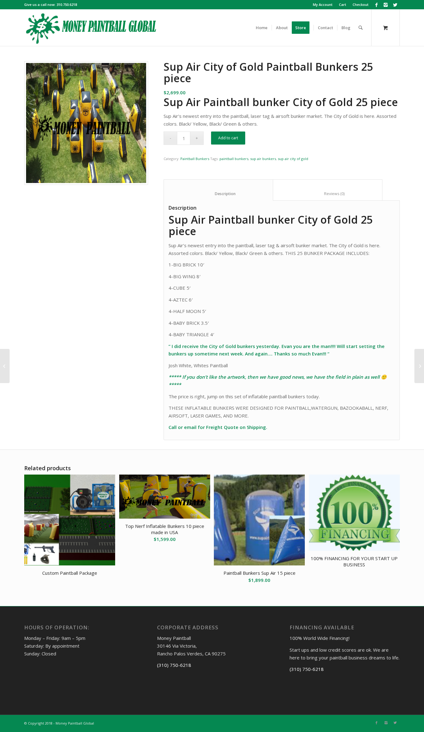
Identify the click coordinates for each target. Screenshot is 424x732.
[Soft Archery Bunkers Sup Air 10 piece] (419, 366)
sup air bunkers (263, 158)
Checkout (360, 4)
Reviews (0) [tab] (327, 193)
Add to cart (228, 138)
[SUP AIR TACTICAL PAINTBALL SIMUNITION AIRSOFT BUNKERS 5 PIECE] (5, 366)
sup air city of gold (293, 158)
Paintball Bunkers (194, 158)
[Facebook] (376, 4)
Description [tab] (218, 193)
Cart (342, 4)
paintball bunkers (233, 158)
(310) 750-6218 (174, 665)
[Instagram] (385, 4)
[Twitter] (395, 4)
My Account (322, 4)
